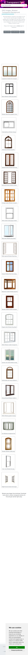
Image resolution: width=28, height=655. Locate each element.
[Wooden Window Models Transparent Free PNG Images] (10, 301)
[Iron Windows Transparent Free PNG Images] (8, 426)
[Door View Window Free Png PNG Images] (8, 461)
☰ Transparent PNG (14, 2)
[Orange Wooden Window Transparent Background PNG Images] (10, 195)
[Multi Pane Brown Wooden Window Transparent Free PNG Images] (10, 177)
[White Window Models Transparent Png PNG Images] (10, 337)
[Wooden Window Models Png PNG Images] (8, 443)
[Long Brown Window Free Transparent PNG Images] (10, 71)
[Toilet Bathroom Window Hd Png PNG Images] (9, 124)
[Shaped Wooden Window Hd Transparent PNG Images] (10, 159)
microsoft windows (15, 31)
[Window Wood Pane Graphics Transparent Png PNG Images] (10, 106)
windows (22, 31)
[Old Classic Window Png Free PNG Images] (8, 142)
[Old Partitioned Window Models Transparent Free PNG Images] (10, 390)
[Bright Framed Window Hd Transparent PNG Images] (10, 479)
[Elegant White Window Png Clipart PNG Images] (9, 319)
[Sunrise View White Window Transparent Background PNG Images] (10, 355)
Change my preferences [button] (16, 650)
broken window (7, 31)
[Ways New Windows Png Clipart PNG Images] (9, 230)
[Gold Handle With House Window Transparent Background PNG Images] (10, 372)
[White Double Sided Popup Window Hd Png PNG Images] (10, 213)
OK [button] (17, 647)
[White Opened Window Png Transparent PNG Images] (10, 248)
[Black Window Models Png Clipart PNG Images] (9, 89)
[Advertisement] (14, 48)
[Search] (25, 5)
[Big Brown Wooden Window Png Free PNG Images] (10, 284)
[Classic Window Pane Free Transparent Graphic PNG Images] (10, 266)
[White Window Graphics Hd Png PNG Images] (8, 408)
